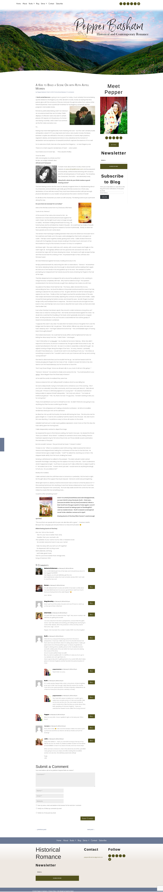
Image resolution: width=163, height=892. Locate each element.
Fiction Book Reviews (60, 92)
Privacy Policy (52, 891)
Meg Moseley (48, 601)
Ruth (46, 636)
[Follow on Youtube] (135, 3)
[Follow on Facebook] (120, 3)
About (24, 3)
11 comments (70, 92)
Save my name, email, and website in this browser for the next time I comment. (59, 805)
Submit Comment (87, 818)
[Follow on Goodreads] (138, 3)
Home (18, 3)
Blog (37, 3)
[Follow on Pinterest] (131, 3)
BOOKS (113, 145)
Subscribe (59, 3)
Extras (43, 3)
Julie (46, 739)
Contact (51, 3)
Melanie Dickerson (50, 568)
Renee (46, 585)
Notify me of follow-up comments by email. (50, 808)
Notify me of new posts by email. (47, 813)
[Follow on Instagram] (128, 3)
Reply (91, 570)
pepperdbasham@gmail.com (93, 857)
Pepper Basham (41, 92)
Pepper (46, 714)
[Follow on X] (124, 3)
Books (31, 3)
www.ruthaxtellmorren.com (74, 169)
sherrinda (47, 613)
